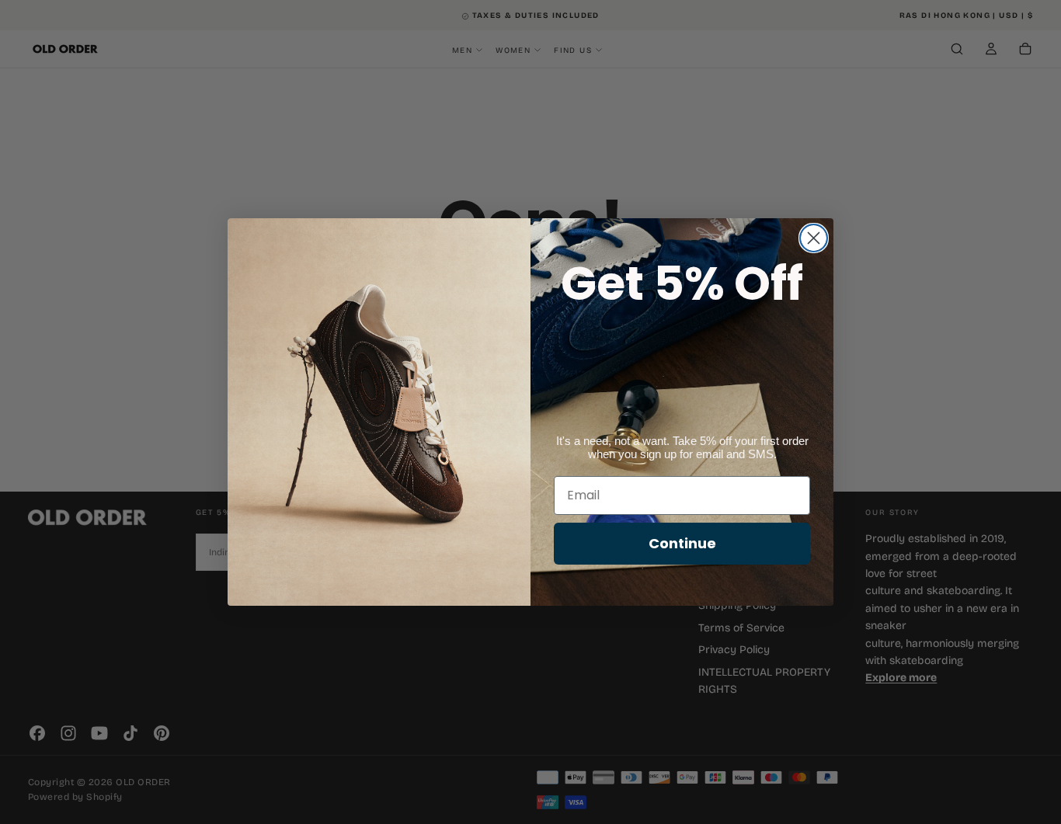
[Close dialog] (813, 238)
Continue (682, 543)
